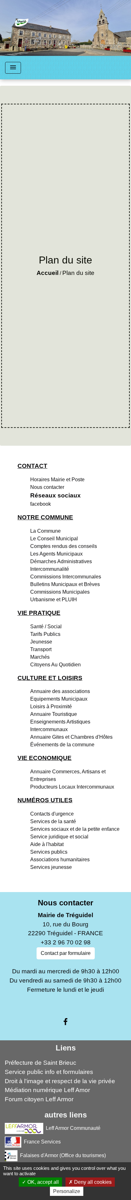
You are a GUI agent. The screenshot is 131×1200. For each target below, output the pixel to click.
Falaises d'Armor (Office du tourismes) (63, 1155)
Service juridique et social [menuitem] (59, 836)
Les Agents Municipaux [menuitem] (56, 554)
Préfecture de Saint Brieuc (40, 1062)
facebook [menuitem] (40, 504)
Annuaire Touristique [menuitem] (53, 714)
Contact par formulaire (66, 953)
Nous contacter (65, 902)
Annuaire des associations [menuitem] (60, 691)
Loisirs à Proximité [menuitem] (51, 706)
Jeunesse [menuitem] (41, 641)
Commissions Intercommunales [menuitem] (65, 576)
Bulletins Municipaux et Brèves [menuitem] (65, 584)
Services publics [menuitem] (48, 852)
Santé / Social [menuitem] (46, 626)
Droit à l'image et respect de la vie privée (60, 1081)
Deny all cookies (92, 1182)
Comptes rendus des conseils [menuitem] (63, 546)
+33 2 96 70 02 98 (66, 942)
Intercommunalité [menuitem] (49, 569)
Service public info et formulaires (49, 1072)
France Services (42, 1141)
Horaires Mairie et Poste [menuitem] (57, 479)
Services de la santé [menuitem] (53, 821)
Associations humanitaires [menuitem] (60, 859)
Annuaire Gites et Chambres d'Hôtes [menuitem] (71, 737)
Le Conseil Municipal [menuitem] (54, 538)
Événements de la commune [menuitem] (62, 744)
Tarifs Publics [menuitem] (45, 634)
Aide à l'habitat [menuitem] (47, 844)
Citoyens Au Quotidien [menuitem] (55, 664)
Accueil (48, 273)
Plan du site (78, 273)
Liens (66, 1047)
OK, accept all (42, 1182)
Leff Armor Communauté (73, 1128)
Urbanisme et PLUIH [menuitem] (53, 599)
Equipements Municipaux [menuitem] (58, 699)
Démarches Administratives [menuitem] (61, 561)
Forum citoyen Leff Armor (39, 1099)
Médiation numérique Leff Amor (47, 1090)
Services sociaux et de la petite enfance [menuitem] (75, 829)
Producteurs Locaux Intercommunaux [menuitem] (72, 787)
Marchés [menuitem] (40, 657)
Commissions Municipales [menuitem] (60, 592)
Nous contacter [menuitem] (47, 487)
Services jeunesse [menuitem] (51, 867)
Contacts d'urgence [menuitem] (52, 814)
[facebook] (65, 1022)
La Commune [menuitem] (45, 531)
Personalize (66, 1191)
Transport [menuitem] (41, 649)
